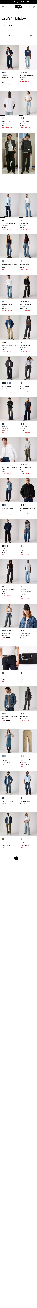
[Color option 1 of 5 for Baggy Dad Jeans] (3, 630)
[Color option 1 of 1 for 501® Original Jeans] (3, 424)
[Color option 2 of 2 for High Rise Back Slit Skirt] (5, 756)
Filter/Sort (9, 36)
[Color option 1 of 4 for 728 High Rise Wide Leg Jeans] (21, 302)
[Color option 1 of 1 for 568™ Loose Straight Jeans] (3, 798)
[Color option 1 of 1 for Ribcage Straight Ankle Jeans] (3, 261)
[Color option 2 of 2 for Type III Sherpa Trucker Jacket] (23, 505)
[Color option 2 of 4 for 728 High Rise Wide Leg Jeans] (23, 302)
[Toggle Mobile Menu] (3, 7)
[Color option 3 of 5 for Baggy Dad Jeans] (7, 630)
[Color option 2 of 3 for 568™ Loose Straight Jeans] (5, 546)
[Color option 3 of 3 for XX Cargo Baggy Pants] (26, 464)
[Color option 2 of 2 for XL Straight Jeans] (23, 424)
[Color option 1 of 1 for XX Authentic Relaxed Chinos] (3, 839)
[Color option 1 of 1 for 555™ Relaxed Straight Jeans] (3, 302)
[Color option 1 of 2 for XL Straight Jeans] (21, 424)
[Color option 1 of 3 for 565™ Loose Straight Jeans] (21, 72)
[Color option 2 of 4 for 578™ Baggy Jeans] (5, 383)
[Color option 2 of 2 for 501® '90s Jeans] (23, 713)
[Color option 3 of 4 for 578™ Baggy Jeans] (7, 383)
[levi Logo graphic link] (19, 7)
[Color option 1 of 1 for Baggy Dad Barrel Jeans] (21, 546)
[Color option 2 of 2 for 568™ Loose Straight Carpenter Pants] (23, 756)
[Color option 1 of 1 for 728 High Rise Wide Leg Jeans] (21, 839)
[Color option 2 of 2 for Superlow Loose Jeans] (23, 118)
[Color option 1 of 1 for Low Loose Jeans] (21, 261)
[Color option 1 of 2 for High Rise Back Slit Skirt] (3, 756)
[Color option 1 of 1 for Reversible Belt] (3, 673)
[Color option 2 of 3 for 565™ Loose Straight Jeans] (23, 72)
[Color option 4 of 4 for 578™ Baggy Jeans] (10, 383)
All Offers (28, 2)
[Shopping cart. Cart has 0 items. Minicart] (34, 7)
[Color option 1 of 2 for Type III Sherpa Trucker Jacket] (21, 505)
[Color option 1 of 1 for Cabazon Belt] (21, 673)
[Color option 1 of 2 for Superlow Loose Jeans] (21, 118)
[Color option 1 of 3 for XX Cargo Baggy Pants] (21, 464)
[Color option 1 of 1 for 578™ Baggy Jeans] (21, 798)
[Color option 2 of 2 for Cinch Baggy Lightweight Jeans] (5, 72)
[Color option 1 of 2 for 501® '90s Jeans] (21, 713)
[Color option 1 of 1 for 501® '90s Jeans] (21, 220)
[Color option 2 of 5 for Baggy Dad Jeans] (5, 630)
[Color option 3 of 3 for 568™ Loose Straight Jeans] (7, 546)
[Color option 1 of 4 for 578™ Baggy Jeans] (3, 383)
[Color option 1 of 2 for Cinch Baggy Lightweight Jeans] (3, 72)
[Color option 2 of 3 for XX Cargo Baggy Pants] (23, 464)
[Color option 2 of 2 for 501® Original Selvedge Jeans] (5, 505)
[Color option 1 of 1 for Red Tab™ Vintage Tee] (3, 118)
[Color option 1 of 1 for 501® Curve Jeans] (21, 383)
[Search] (30, 7)
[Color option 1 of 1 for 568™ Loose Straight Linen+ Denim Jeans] (21, 586)
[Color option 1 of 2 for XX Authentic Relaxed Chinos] (3, 342)
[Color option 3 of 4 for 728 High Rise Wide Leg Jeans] (26, 302)
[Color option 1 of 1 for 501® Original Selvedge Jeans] (3, 220)
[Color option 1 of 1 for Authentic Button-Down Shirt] (3, 464)
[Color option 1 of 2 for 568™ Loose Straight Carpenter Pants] (21, 756)
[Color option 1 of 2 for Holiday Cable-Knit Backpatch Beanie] (21, 630)
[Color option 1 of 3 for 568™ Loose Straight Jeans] (3, 546)
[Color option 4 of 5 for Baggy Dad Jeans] (10, 630)
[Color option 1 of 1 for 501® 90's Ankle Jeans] (21, 342)
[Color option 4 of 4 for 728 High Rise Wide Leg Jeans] (28, 302)
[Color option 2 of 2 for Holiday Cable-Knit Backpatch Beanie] (23, 630)
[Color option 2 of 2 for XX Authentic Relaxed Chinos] (5, 342)
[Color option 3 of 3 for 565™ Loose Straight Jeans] (26, 72)
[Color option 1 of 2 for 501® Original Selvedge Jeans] (3, 505)
